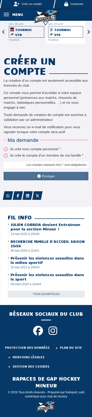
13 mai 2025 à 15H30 (25, 234)
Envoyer (48, 176)
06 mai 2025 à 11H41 (25, 250)
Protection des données (27, 347)
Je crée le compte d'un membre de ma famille (46, 155)
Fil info (20, 217)
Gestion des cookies (31, 366)
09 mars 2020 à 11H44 (26, 284)
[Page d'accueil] (46, 17)
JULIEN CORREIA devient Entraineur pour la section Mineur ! (45, 226)
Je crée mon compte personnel (35, 149)
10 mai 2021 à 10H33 (25, 267)
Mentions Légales (28, 357)
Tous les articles (46, 294)
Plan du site (71, 347)
